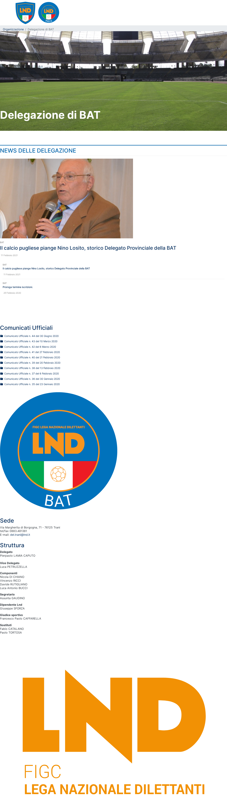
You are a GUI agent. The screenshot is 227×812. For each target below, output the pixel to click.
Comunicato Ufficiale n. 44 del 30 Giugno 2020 (31, 335)
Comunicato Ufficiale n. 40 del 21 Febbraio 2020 (32, 357)
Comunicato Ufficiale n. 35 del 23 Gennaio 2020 (32, 384)
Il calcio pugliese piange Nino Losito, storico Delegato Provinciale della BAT (88, 248)
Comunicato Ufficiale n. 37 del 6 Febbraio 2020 (31, 373)
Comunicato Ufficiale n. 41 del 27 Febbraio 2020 (32, 352)
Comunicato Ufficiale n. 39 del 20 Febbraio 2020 (32, 362)
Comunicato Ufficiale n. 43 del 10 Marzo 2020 (30, 341)
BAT (2, 242)
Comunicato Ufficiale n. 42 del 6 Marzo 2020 (30, 346)
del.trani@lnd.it (20, 534)
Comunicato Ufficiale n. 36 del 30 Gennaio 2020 (32, 378)
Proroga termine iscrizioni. (18, 287)
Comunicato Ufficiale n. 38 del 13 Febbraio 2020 (32, 367)
